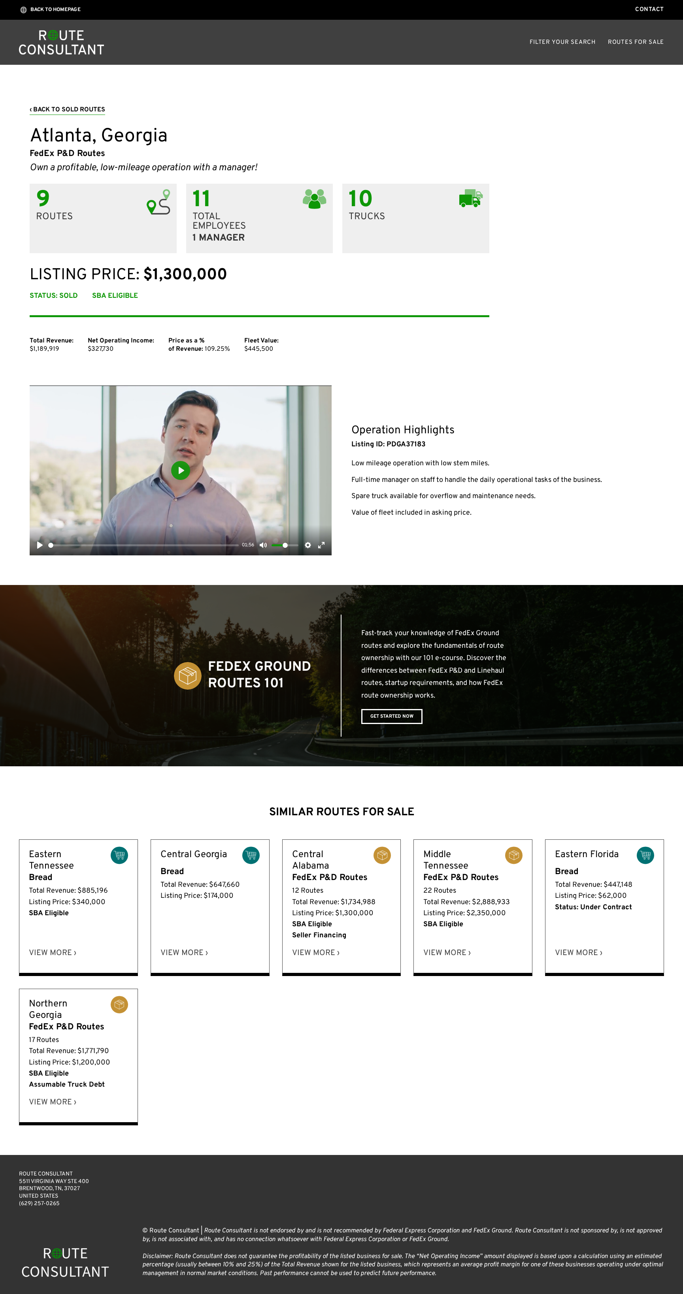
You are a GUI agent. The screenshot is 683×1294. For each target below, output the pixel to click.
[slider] (143, 545)
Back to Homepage (55, 10)
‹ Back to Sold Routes (67, 110)
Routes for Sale (636, 42)
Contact (649, 9)
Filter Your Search (563, 42)
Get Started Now (391, 716)
